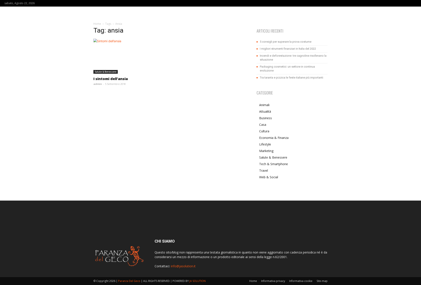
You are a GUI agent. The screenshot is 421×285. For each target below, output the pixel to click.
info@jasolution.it (183, 266)
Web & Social (268, 177)
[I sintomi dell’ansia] (128, 56)
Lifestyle (265, 144)
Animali (264, 105)
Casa (262, 124)
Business (265, 118)
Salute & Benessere (105, 71)
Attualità (265, 111)
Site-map (322, 281)
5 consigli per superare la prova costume (285, 41)
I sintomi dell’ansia (110, 78)
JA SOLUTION (197, 281)
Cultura (264, 131)
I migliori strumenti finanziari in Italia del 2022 (288, 48)
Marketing (266, 151)
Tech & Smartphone (273, 164)
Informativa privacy (273, 281)
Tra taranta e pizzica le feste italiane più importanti (291, 77)
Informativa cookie (300, 281)
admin (97, 84)
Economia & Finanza (274, 138)
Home (97, 24)
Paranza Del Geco (129, 281)
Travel (263, 170)
